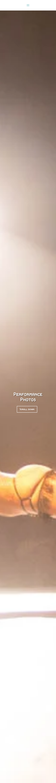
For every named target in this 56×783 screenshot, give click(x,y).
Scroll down (27, 409)
